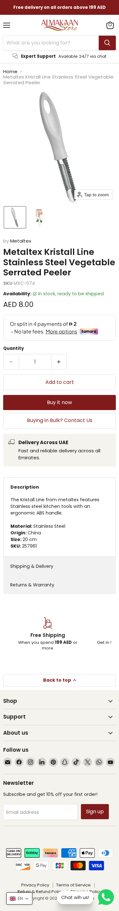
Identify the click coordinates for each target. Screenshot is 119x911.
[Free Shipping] (47, 634)
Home (10, 71)
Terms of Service (73, 885)
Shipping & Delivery (31, 566)
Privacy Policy (35, 885)
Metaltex (20, 241)
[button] (15, 217)
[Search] (107, 43)
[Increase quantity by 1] (59, 362)
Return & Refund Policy (40, 892)
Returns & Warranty (32, 585)
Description (24, 487)
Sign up (95, 811)
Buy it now (59, 402)
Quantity (13, 348)
